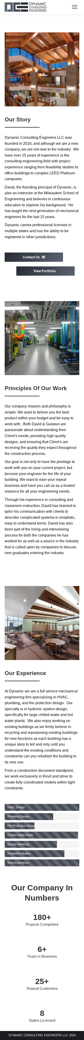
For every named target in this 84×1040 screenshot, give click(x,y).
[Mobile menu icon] (74, 7)
